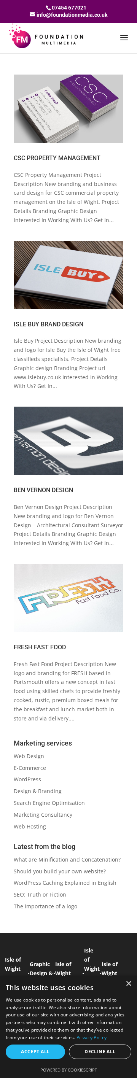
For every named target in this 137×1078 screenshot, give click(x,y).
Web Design (29, 756)
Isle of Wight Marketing (68, 973)
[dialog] (68, 1027)
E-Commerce (30, 767)
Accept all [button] (35, 1051)
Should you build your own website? (60, 871)
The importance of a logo (45, 906)
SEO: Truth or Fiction (40, 894)
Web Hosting (30, 826)
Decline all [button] (99, 1051)
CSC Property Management (57, 158)
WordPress (27, 779)
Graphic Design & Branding (41, 973)
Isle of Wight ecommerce (117, 973)
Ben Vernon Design (43, 490)
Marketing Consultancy (43, 814)
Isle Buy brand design (48, 324)
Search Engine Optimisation (49, 802)
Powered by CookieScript (68, 1070)
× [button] (128, 984)
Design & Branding (38, 791)
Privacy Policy (91, 1037)
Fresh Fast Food (40, 647)
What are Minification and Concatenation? (67, 859)
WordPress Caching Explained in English (65, 882)
